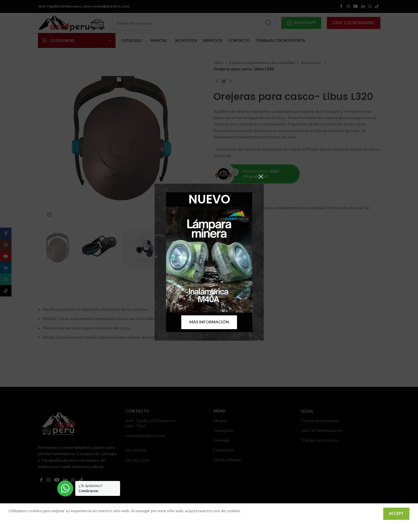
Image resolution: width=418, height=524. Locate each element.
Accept (396, 513)
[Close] (261, 176)
